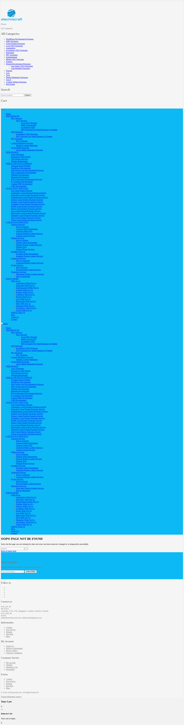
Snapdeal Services (18, 252)
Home (8, 114)
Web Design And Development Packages (27, 170)
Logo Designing (17, 154)
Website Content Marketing (27, 145)
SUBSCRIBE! (31, 572)
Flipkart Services (17, 238)
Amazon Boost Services (25, 236)
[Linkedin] (7, 594)
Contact (14, 319)
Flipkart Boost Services (25, 249)
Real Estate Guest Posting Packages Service (28, 213)
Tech (8, 75)
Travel (8, 80)
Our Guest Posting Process (21, 191)
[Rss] (7, 597)
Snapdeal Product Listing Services (29, 256)
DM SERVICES (12, 116)
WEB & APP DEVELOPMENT (19, 163)
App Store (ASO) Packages (22, 66)
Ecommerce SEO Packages (17, 50)
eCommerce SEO (28, 127)
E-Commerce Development (22, 182)
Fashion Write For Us (24, 290)
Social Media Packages (20, 148)
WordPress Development (21, 168)
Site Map (9, 634)
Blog (13, 315)
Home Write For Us (24, 297)
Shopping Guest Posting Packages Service (27, 215)
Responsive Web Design (20, 157)
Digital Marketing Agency (11, 697)
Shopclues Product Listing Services (30, 274)
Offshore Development (20, 175)
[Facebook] (7, 588)
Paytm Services (17, 265)
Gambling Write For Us (25, 294)
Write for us (15, 281)
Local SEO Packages (14, 46)
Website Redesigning (19, 161)
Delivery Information (14, 648)
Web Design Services (19, 159)
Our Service (11, 630)
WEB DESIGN (12, 152)
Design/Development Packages (18, 64)
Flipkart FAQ (21, 247)
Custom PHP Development (21, 184)
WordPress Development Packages (20, 39)
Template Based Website (20, 166)
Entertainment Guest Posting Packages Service (29, 197)
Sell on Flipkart (22, 240)
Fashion (9, 62)
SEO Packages (17, 132)
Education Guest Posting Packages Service (28, 195)
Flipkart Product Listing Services (29, 245)
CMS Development (18, 186)
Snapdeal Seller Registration (27, 254)
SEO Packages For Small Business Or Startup (39, 130)
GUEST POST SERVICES (17, 188)
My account (10, 663)
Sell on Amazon (22, 227)
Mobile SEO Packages (15, 59)
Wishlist (9, 665)
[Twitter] (7, 590)
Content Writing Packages (16, 82)
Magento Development (20, 177)
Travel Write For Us (24, 310)
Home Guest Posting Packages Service (26, 209)
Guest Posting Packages (15, 44)
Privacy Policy (12, 651)
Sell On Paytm (22, 267)
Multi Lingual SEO (28, 125)
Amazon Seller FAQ (24, 231)
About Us (15, 317)
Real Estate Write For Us (26, 301)
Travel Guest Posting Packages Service (26, 220)
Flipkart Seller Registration (26, 243)
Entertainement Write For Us (27, 288)
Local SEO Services (29, 123)
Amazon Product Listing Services (29, 234)
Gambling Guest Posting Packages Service (28, 204)
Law (8, 73)
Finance (9, 71)
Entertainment (11, 57)
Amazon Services (18, 224)
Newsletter (10, 669)
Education (10, 53)
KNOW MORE (12, 279)
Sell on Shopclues (23, 276)
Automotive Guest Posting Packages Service (28, 193)
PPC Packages (12, 55)
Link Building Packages (20, 68)
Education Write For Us (25, 285)
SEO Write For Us (23, 304)
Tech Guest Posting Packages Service (26, 218)
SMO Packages (12, 41)
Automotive (10, 48)
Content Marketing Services (22, 143)
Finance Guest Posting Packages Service (27, 202)
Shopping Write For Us (25, 306)
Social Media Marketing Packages (29, 150)
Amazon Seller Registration (27, 229)
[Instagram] (7, 592)
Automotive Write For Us (26, 283)
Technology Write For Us (26, 308)
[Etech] (4, 324)
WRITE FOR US (18, 313)
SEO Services (16, 118)
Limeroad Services (18, 258)
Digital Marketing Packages (17, 77)
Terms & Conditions (14, 653)
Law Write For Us (23, 299)
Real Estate (10, 84)
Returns (9, 632)
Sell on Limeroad (23, 261)
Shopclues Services (18, 272)
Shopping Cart (12, 667)
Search (27, 95)
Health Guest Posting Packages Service (26, 206)
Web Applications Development (23, 173)
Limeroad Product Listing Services (29, 263)
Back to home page (8, 551)
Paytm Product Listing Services (28, 270)
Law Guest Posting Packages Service (25, 211)
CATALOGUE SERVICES (17, 222)
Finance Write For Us (24, 292)
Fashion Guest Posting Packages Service (27, 200)
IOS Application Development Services (26, 179)
